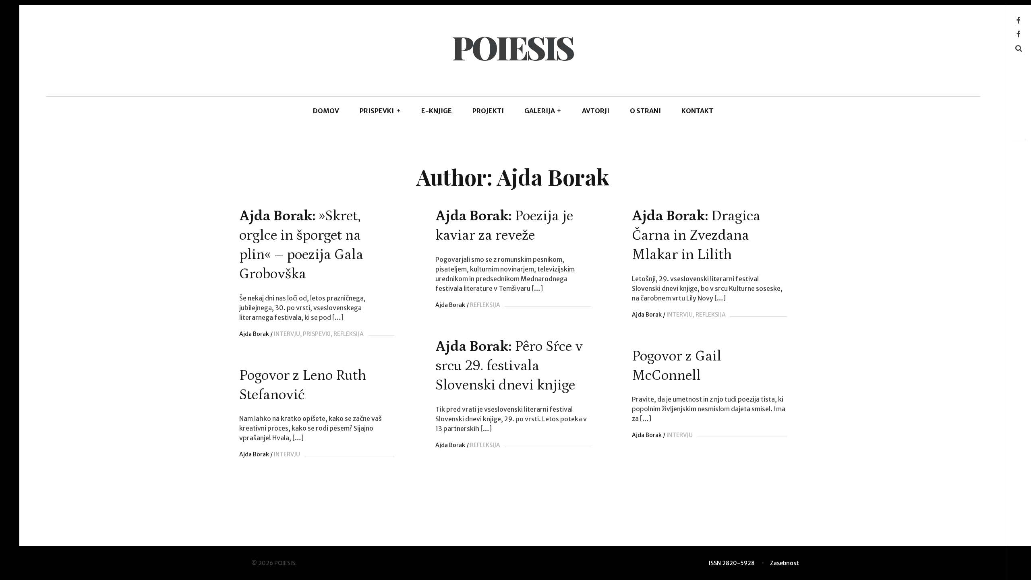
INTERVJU (287, 334)
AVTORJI (595, 111)
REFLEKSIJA (348, 334)
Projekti (488, 111)
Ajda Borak (254, 334)
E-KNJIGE (436, 111)
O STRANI (645, 111)
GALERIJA (543, 111)
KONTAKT (697, 111)
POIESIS (512, 46)
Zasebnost (784, 563)
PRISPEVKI (380, 111)
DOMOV (326, 111)
